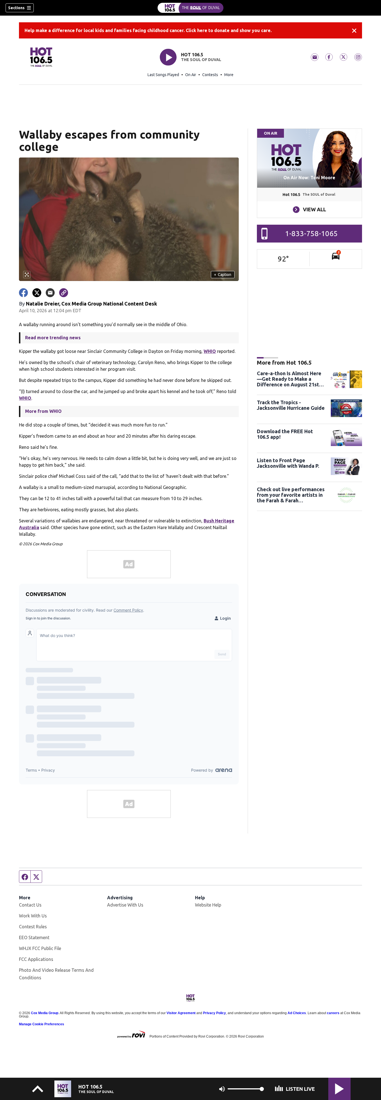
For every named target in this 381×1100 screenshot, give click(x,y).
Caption (222, 274)
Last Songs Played (163, 74)
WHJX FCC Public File (40, 948)
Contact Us (30, 904)
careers (333, 1013)
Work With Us (33, 915)
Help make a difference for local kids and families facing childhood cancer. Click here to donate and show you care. (148, 30)
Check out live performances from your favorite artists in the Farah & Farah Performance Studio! (291, 494)
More (228, 74)
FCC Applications (36, 959)
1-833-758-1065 (311, 233)
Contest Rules (33, 926)
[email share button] (50, 292)
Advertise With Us (125, 904)
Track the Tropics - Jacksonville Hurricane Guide (291, 405)
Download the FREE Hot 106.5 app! (285, 434)
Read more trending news (53, 337)
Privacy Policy (214, 1013)
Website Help (208, 904)
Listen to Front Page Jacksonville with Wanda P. (288, 463)
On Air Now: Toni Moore (309, 177)
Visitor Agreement (181, 1013)
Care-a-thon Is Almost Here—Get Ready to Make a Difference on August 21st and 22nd (289, 378)
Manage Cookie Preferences (41, 1024)
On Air (190, 74)
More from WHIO (43, 411)
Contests (210, 74)
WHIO (210, 351)
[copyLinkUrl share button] (63, 292)
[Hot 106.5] (190, 7)
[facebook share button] (23, 292)
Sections (16, 8)
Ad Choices (297, 1013)
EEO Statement (34, 937)
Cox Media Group (44, 1013)
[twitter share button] (36, 292)
